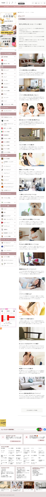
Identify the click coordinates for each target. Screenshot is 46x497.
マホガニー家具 (26, 456)
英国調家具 (18, 455)
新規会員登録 (35, 471)
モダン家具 (33, 452)
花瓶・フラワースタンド (8, 264)
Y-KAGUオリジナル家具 (27, 453)
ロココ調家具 (34, 455)
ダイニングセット (26, 449)
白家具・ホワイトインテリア (41, 453)
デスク (5, 94)
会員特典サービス (36, 470)
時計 (39, 457)
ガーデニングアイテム (34, 463)
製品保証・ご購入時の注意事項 (7, 473)
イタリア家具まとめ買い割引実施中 (28, 6)
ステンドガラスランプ (8, 183)
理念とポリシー (39, 489)
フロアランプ (7, 173)
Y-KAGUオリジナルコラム (5, 490)
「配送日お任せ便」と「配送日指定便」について (23, 471)
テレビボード (11, 450)
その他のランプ (7, 190)
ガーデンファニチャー (8, 260)
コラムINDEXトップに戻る (32, 410)
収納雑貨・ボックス (41, 461)
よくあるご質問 (4, 475)
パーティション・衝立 (8, 104)
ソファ (32, 448)
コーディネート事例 (28, 489)
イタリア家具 (11, 455)
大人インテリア (4, 461)
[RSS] (1, 328)
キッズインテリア (19, 453)
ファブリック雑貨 (26, 461)
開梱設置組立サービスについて (23, 473)
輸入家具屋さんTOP (21, 12)
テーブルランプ (7, 166)
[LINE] (37, 429)
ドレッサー (6, 97)
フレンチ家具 (41, 455)
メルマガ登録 (35, 475)
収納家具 (18, 450)
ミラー (32, 457)
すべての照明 (7, 158)
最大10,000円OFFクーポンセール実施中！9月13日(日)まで (12, 6)
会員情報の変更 (35, 472)
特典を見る (42, 440)
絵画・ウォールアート (11, 461)
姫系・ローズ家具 (7, 128)
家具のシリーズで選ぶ (11, 458)
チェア (40, 448)
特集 (9, 3)
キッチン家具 (26, 450)
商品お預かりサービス (21, 477)
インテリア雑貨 (4, 463)
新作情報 (3, 448)
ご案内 (12, 3)
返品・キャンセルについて (7, 471)
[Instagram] (41, 429)
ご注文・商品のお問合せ (37, 474)
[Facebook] (44, 429)
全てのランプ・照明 (18, 458)
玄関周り (33, 460)
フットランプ (7, 176)
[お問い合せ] (8, 35)
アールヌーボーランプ (8, 187)
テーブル (3, 450)
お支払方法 (3, 470)
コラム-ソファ (27, 12)
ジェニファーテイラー (26, 458)
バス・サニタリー (7, 250)
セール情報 (11, 448)
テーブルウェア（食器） (11, 463)
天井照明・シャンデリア (8, 162)
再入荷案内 (18, 448)
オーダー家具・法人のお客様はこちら (17, 490)
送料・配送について (21, 469)
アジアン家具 (7, 148)
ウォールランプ (7, 169)
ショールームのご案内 (38, 6)
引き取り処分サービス (21, 476)
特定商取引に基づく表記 (6, 476)
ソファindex (22, 18)
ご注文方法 (3, 469)
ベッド (2, 452)
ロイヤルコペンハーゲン (8, 246)
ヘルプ (15, 3)
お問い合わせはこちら (16, 441)
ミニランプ (6, 180)
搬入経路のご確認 (20, 475)
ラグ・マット (19, 460)
